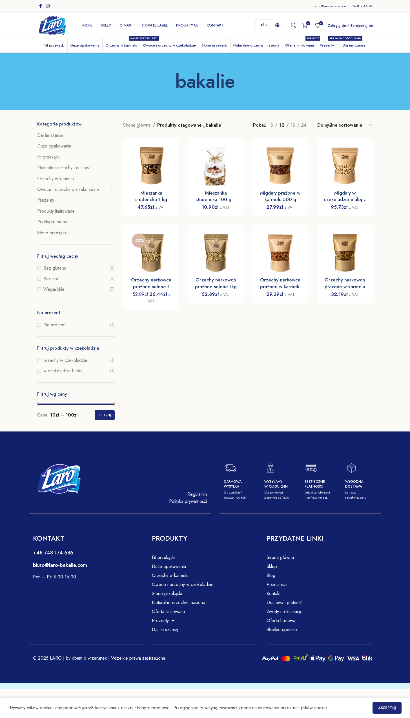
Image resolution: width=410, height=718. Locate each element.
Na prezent (54, 325)
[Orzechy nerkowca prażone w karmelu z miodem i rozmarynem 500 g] (344, 253)
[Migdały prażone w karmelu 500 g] (280, 166)
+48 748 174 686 (53, 552)
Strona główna (136, 125)
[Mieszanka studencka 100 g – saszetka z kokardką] (215, 166)
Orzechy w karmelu (55, 178)
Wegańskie (54, 289)
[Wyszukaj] (293, 25)
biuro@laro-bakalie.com (330, 6)
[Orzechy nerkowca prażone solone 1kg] (215, 253)
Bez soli (51, 279)
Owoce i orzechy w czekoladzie (68, 189)
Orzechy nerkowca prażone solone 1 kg (151, 286)
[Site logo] (52, 25)
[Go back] (168, 81)
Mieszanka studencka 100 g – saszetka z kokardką (216, 200)
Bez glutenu (54, 268)
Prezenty (45, 200)
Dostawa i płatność (285, 602)
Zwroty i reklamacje (285, 611)
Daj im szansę (50, 135)
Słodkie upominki (282, 629)
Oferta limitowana (168, 611)
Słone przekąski (52, 233)
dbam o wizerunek (88, 658)
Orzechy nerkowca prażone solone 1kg (216, 283)
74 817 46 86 (362, 6)
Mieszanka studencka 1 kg (151, 196)
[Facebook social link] (40, 6)
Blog (271, 575)
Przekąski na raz (52, 222)
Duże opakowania (54, 146)
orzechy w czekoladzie (65, 360)
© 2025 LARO (47, 658)
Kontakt (273, 593)
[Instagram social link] (48, 6)
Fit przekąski (49, 157)
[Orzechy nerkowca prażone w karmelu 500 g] (280, 253)
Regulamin (197, 494)
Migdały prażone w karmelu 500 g (280, 196)
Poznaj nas (277, 584)
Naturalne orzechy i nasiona (63, 167)
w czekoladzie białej (62, 371)
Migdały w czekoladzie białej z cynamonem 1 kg (345, 200)
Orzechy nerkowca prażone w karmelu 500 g (280, 286)
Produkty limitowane (56, 211)
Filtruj (105, 415)
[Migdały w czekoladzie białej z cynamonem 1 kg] (344, 166)
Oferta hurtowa (281, 620)
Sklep (272, 566)
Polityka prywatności (188, 501)
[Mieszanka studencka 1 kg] (151, 166)
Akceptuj (387, 707)
